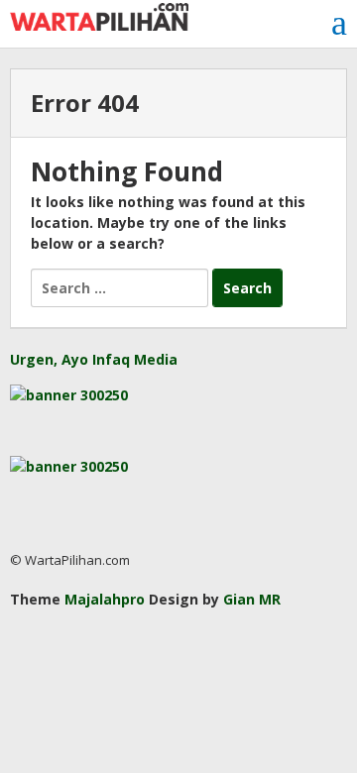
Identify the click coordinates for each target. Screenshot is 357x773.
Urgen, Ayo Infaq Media (94, 359)
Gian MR (252, 599)
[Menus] (339, 23)
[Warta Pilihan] (99, 15)
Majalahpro (104, 599)
